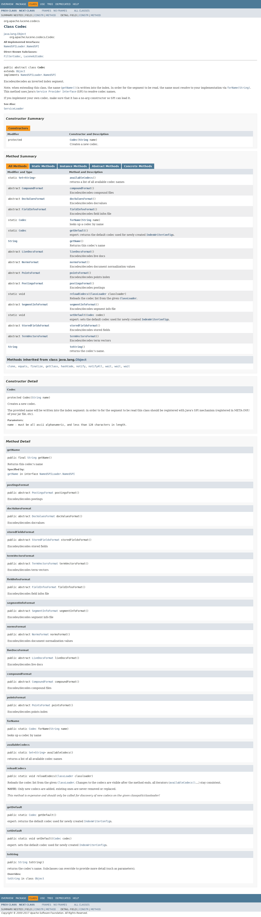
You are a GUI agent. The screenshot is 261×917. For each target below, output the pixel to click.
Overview (7, 4)
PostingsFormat (32, 283)
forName (75, 220)
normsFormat (78, 262)
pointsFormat (79, 272)
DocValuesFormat (33, 198)
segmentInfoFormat (83, 304)
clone (11, 366)
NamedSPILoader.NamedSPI (21, 46)
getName (75, 241)
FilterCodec (12, 56)
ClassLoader (98, 293)
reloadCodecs (79, 293)
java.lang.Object (15, 33)
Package (21, 4)
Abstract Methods (105, 166)
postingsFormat (80, 283)
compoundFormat (80, 188)
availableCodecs (81, 177)
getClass (52, 366)
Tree (50, 4)
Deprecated (63, 4)
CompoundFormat (32, 188)
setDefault (77, 315)
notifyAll (95, 366)
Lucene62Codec (34, 56)
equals (22, 366)
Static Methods (43, 166)
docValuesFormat (81, 198)
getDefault (77, 230)
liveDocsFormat (80, 251)
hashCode (67, 366)
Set (21, 177)
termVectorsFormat (83, 336)
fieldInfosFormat (82, 209)
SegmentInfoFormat (35, 304)
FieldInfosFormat (34, 209)
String (83, 139)
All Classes (82, 10)
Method (51, 15)
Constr (39, 15)
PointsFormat (31, 272)
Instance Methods (73, 166)
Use (42, 4)
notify (80, 366)
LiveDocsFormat (32, 251)
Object (20, 71)
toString (76, 346)
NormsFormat (30, 262)
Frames (46, 10)
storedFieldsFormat (83, 325)
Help (76, 4)
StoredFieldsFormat (35, 325)
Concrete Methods (138, 166)
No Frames (60, 10)
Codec (73, 139)
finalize (36, 366)
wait (108, 366)
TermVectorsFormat (35, 336)
